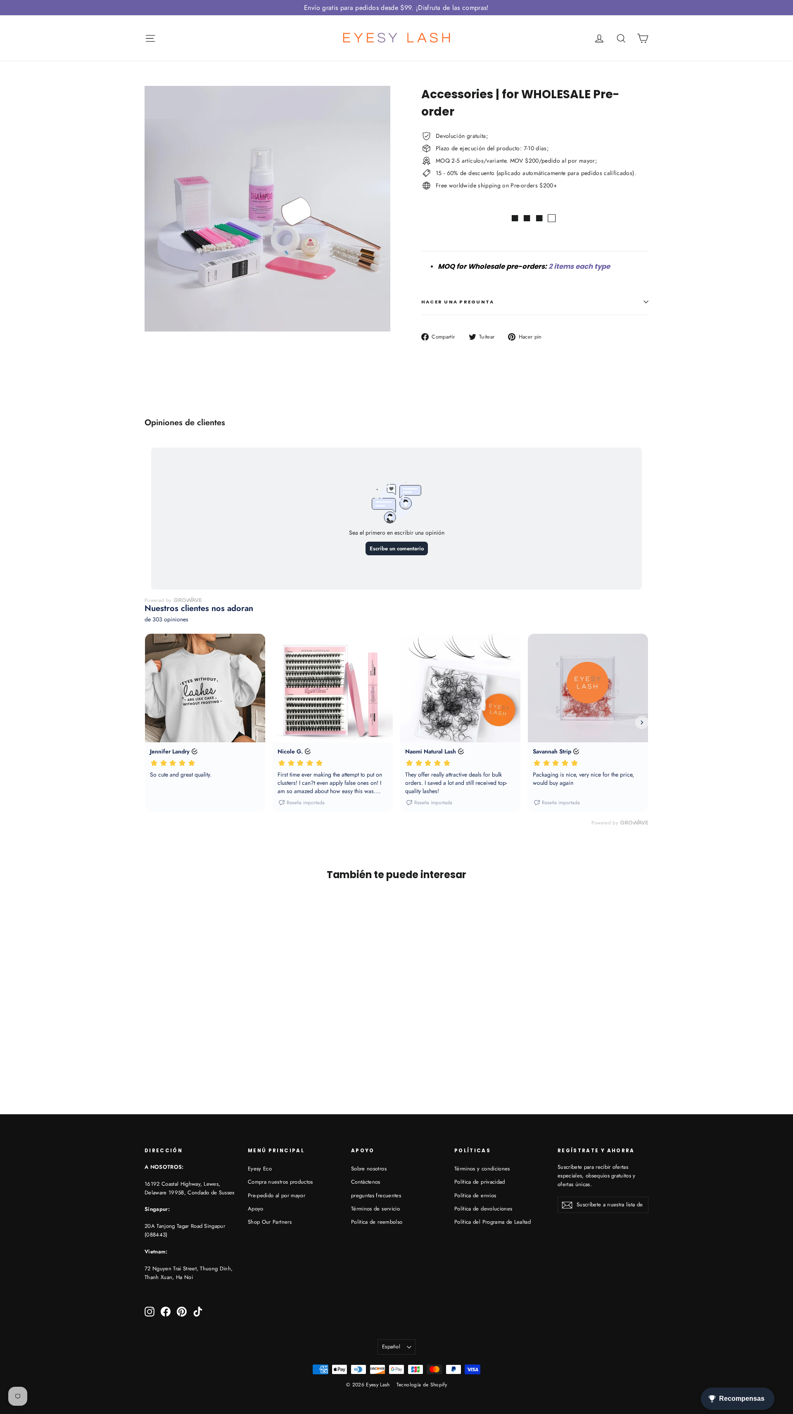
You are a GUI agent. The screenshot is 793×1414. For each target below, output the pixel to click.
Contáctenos (365, 1182)
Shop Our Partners (270, 1222)
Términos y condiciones (482, 1168)
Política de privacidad (479, 1182)
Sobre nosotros (369, 1168)
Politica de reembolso (376, 1222)
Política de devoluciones (483, 1209)
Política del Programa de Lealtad (492, 1222)
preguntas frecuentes (376, 1195)
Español (391, 1346)
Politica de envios (475, 1195)
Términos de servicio (375, 1209)
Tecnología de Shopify (421, 1384)
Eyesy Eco (260, 1168)
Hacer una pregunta (457, 301)
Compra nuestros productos (280, 1182)
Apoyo (256, 1209)
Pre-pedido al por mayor (276, 1195)
